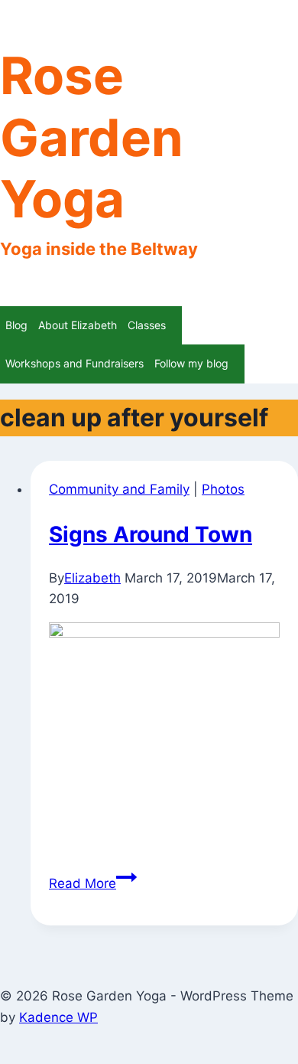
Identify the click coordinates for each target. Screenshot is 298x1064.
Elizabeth (92, 578)
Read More (93, 883)
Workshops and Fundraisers (74, 363)
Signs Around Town (150, 534)
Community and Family (119, 489)
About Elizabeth (77, 324)
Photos (223, 489)
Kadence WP (58, 1017)
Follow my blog (191, 363)
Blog (16, 324)
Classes (147, 324)
